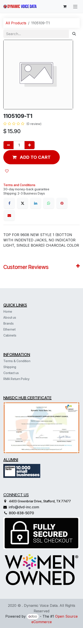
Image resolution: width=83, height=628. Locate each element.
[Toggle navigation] (75, 6)
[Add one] (29, 145)
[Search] (74, 34)
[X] (22, 203)
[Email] (9, 215)
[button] (31, 157)
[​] (16, 335)
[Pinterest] (62, 203)
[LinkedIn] (35, 203)
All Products (16, 23)
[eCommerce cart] (64, 6)
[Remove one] (8, 145)
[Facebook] (9, 203)
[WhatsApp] (48, 203)
